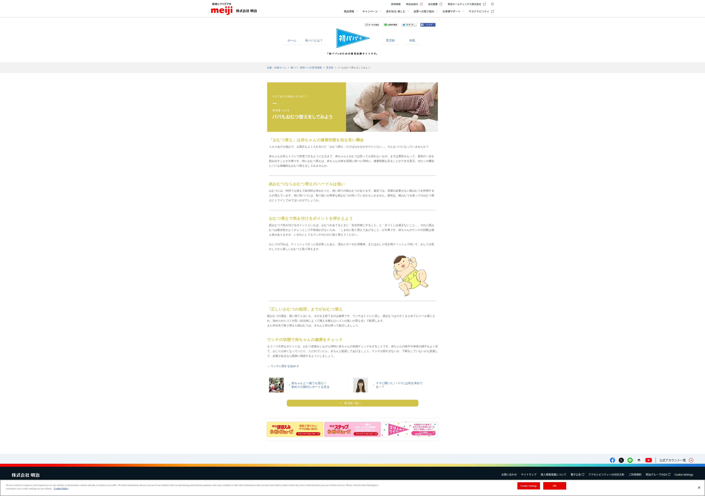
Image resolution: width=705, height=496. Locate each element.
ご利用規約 (635, 474)
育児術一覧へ (352, 403)
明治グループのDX (656, 474)
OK (554, 485)
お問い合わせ (509, 474)
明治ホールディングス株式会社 (464, 4)
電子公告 (576, 474)
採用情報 (396, 4)
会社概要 (433, 4)
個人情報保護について (553, 474)
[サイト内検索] (491, 4)
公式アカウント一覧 (672, 460)
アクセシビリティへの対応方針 (606, 474)
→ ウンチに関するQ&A (281, 366)
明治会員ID (412, 4)
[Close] (699, 488)
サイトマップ (528, 474)
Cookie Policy (61, 488)
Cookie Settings (684, 474)
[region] (352, 488)
